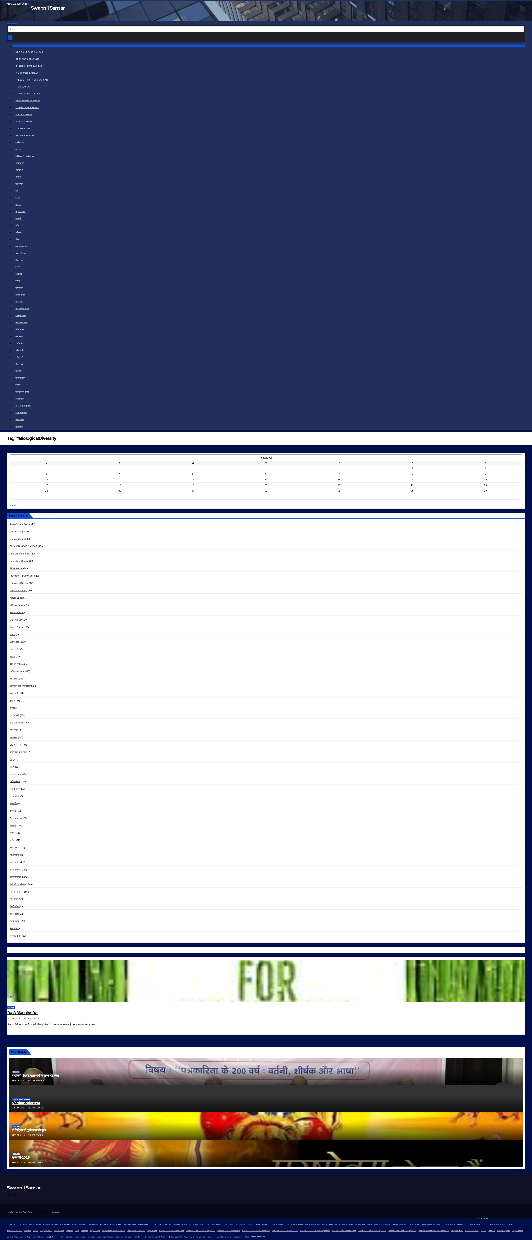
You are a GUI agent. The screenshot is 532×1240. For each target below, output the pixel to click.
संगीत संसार (20, 329)
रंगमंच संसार (20, 343)
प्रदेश (18, 197)
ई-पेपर (18, 267)
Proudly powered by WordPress (20, 1212)
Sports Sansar (25, 135)
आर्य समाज (19, 336)
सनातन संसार (20, 378)
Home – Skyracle (276, 1224)
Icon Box (27, 1231)
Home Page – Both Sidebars (378, 1224)
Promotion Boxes (472, 1231)
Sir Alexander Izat (26, 1103)
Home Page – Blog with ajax (353, 1224)
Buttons (153, 1224)
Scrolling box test (65, 1237)
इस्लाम (18, 385)
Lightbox (69, 1231)
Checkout (167, 1224)
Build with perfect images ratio (135, 1224)
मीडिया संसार (20, 295)
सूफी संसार (19, 426)
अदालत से (19, 170)
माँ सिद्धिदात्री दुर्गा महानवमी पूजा (29, 1130)
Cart (159, 1224)
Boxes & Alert (115, 1224)
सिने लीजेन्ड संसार (22, 308)
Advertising (93, 1224)
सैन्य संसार (19, 288)
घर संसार (19, 371)
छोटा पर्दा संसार (21, 253)
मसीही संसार (20, 399)
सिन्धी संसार (20, 419)
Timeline (210, 1237)
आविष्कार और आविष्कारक (25, 156)
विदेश (17, 225)
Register (491, 1231)
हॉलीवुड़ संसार (21, 315)
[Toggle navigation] (12, 23)
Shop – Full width (88, 1237)
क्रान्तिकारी (20, 142)
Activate (46, 1224)
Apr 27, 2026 (18, 1108)
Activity (55, 1224)
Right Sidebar (517, 1231)
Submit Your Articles (105, 1237)
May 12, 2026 (18, 1081)
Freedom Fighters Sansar (32, 80)
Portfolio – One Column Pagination (256, 1231)
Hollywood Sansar (28, 100)
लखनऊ (18, 149)
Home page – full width (430, 1224)
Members (84, 1231)
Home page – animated (294, 1224)
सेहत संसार (20, 364)
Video (247, 1237)
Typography (237, 1237)
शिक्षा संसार (20, 260)
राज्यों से (18, 204)
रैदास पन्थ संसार (21, 412)
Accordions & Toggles (32, 1224)
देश (17, 191)
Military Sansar (17, 605)
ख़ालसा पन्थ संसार (22, 392)
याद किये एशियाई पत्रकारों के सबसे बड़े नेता (35, 1075)
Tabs (117, 1237)
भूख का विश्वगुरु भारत (258, 1237)
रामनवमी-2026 (21, 1157)
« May (13, 505)
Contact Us (186, 1224)
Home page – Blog (312, 1224)
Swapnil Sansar (48, 8)
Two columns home (223, 1237)
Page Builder (152, 1231)
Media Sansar (24, 114)
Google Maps (240, 1224)
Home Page (475, 1224)
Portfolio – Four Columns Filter (171, 1231)
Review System (503, 1231)
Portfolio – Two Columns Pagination (372, 1231)
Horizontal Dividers (14, 1231)
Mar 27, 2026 (18, 1135)
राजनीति (18, 218)
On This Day (23, 128)
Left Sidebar (59, 1231)
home (264, 1224)
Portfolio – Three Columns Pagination (315, 1231)
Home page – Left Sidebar (452, 1224)
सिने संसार (19, 301)
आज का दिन (20, 163)
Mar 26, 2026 (18, 1162)
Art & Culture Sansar (29, 52)
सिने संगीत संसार (22, 322)
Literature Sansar (27, 107)
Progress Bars (457, 1231)
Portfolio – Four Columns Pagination (200, 1231)
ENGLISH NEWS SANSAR (29, 66)
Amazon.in (104, 1224)
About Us (17, 1224)
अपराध (18, 177)
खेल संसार (19, 184)
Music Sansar (24, 121)
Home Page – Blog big (331, 1224)
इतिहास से (19, 357)
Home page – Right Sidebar (501, 1224)
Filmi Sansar (23, 87)
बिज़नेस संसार (20, 211)
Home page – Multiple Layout (476, 1218)
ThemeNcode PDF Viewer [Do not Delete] (149, 1237)
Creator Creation (27, 59)
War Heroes (16, 642)
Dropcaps (229, 1224)
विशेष (17, 239)
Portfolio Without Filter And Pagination (434, 1231)
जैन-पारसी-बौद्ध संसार (23, 405)
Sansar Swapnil (36, 1081)
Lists (77, 1231)
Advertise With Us (79, 1224)
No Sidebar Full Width (136, 1231)
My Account (95, 1231)
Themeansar (55, 1212)
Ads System (65, 1224)
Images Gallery (46, 1231)
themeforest (126, 1237)
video (19, 274)
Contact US (198, 1224)
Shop (77, 1237)
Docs (207, 1224)
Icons (35, 1231)
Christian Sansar (18, 531)
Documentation (217, 1224)
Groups (250, 1224)
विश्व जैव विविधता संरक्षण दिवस (22, 1013)
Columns (176, 1224)
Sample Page (12, 1237)
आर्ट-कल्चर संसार (22, 246)
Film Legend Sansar (28, 93)
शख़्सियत (19, 232)
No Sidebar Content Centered (113, 1231)
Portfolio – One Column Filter (228, 1231)
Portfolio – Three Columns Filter (285, 1231)
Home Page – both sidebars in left (405, 1224)
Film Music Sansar (27, 73)
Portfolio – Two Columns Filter (344, 1231)
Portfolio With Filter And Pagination (402, 1231)
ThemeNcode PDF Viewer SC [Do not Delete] (186, 1237)
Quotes (483, 1231)
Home (9, 1224)
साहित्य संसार (20, 350)
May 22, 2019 (14, 1018)
